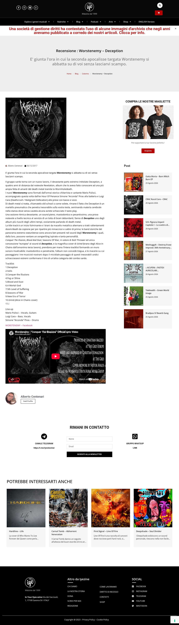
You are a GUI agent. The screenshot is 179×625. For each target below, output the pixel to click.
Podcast (94, 21)
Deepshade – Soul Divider (148, 531)
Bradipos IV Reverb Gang (157, 313)
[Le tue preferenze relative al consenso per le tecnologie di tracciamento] (174, 620)
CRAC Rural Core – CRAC (157, 199)
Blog (78, 21)
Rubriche (61, 21)
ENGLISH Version (147, 21)
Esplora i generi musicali (35, 21)
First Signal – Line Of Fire (106, 531)
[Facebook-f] (18, 8)
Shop (125, 21)
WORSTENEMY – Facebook (18, 325)
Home (69, 74)
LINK (135, 448)
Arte (111, 21)
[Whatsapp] (36, 8)
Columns (85, 74)
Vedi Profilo (28, 401)
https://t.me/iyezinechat (44, 448)
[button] (160, 5)
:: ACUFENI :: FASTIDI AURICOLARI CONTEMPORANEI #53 (156, 270)
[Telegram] (30, 8)
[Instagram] (24, 8)
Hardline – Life (16, 531)
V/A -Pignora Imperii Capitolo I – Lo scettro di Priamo (157, 225)
